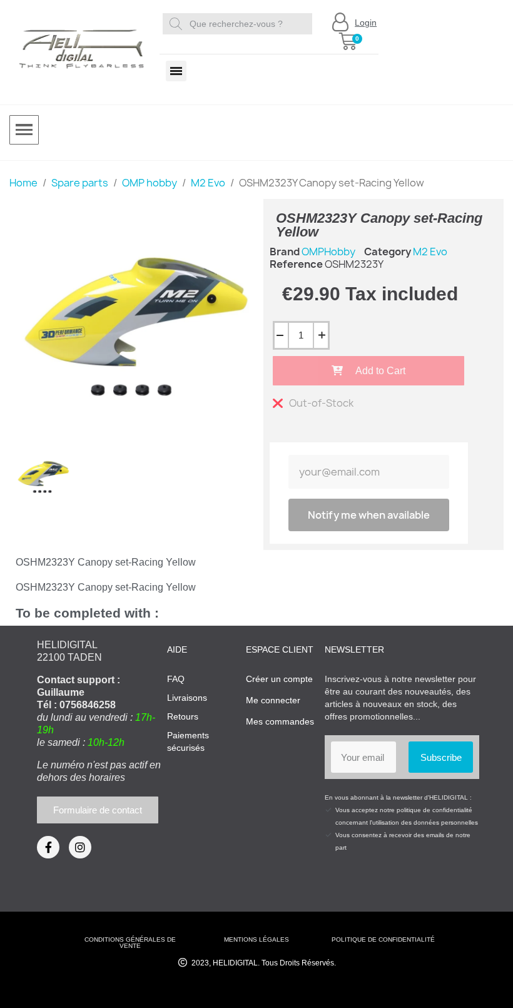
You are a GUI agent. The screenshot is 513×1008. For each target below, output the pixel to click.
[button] (347, 41)
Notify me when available (369, 515)
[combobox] (239, 23)
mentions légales (256, 939)
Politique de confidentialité (383, 939)
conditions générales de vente (130, 942)
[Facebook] (48, 847)
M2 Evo (430, 251)
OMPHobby (328, 251)
